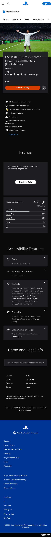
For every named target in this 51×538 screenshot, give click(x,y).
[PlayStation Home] (25, 3)
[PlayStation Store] (11, 11)
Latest (5, 19)
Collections (16, 19)
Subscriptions (38, 19)
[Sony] (45, 537)
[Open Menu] (3, 3)
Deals (27, 19)
